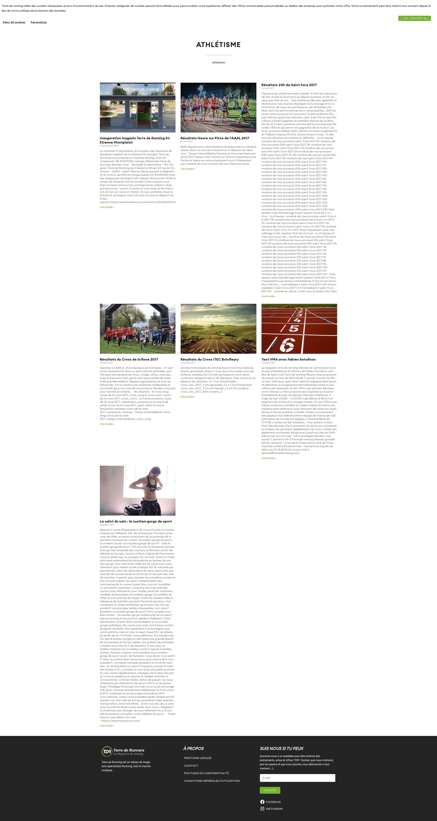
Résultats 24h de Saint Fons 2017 (289, 85)
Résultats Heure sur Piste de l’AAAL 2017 (215, 138)
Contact (191, 765)
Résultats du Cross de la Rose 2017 (129, 359)
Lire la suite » (107, 207)
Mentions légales (198, 758)
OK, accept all (416, 18)
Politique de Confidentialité (206, 773)
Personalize (39, 22)
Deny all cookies (14, 22)
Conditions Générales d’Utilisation (212, 780)
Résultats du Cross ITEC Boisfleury (210, 359)
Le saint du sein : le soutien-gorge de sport (136, 521)
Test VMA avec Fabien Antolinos (289, 359)
